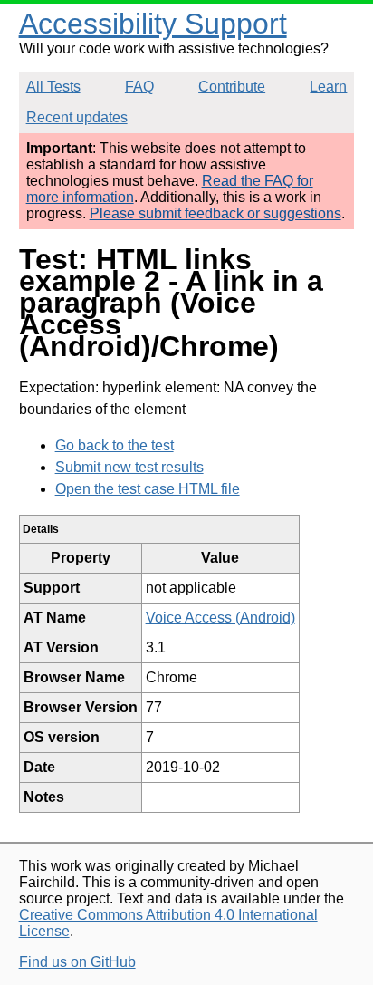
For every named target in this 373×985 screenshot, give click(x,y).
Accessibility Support (153, 23)
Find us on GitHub (77, 962)
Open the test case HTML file (147, 489)
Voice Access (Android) (220, 617)
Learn (328, 86)
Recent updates (77, 117)
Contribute (231, 86)
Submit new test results (129, 467)
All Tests (53, 86)
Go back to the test (114, 445)
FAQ (139, 86)
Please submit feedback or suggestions (215, 213)
